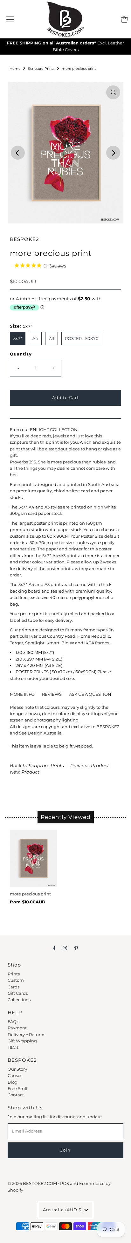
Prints (14, 974)
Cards (13, 987)
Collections (19, 999)
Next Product (24, 772)
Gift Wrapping (22, 1041)
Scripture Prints (41, 68)
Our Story (17, 1069)
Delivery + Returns (26, 1034)
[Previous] (18, 153)
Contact (16, 1095)
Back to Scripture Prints (37, 765)
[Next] (113, 153)
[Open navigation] (10, 19)
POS (64, 1183)
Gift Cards (18, 993)
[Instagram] (65, 948)
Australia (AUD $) (63, 1209)
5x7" (17, 338)
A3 (51, 338)
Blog (12, 1082)
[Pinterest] (76, 948)
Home (15, 68)
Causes (15, 1075)
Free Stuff (17, 1088)
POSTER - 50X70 (82, 338)
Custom (16, 980)
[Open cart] (124, 19)
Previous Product (89, 765)
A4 (35, 338)
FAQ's (13, 1021)
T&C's (13, 1047)
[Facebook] (54, 948)
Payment (17, 1028)
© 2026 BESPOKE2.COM (32, 1183)
